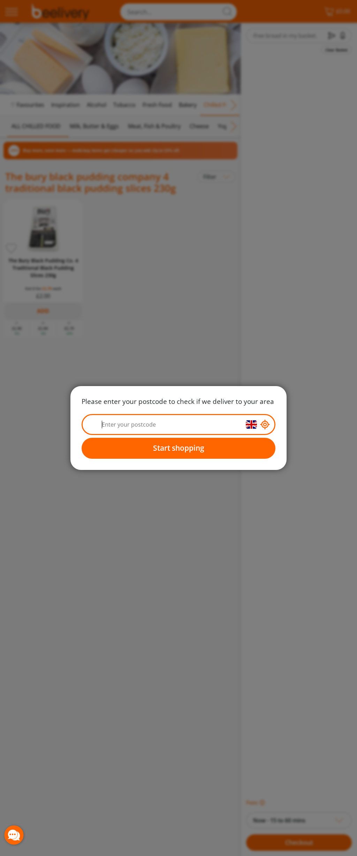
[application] (14, 835)
